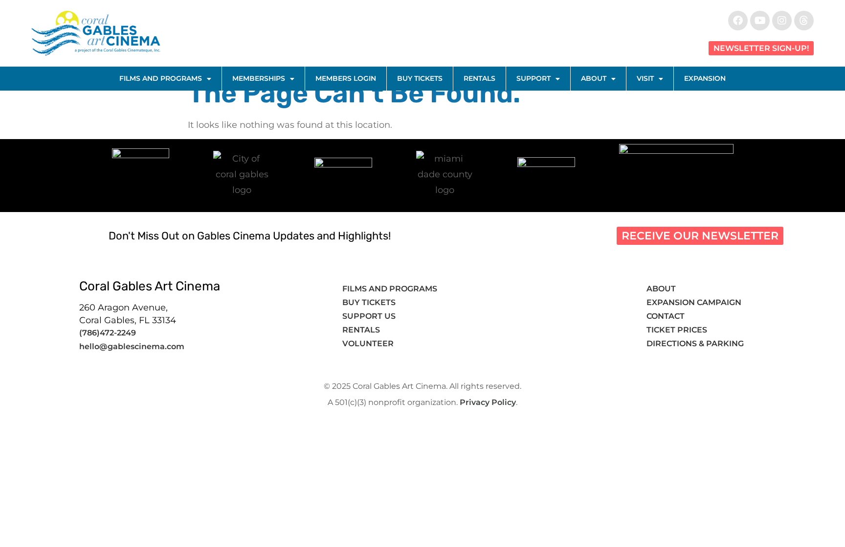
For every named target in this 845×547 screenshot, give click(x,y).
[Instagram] (782, 20)
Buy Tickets (420, 78)
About (593, 78)
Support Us (369, 316)
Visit (645, 78)
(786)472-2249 (107, 332)
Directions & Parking (695, 343)
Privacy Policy (488, 402)
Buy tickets (369, 302)
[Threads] (804, 20)
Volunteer (369, 343)
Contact (666, 316)
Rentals (479, 78)
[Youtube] (760, 20)
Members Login (345, 78)
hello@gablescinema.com (131, 346)
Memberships (258, 78)
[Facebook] (738, 20)
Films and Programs (160, 78)
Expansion (705, 78)
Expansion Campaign (694, 302)
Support (533, 78)
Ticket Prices (676, 329)
